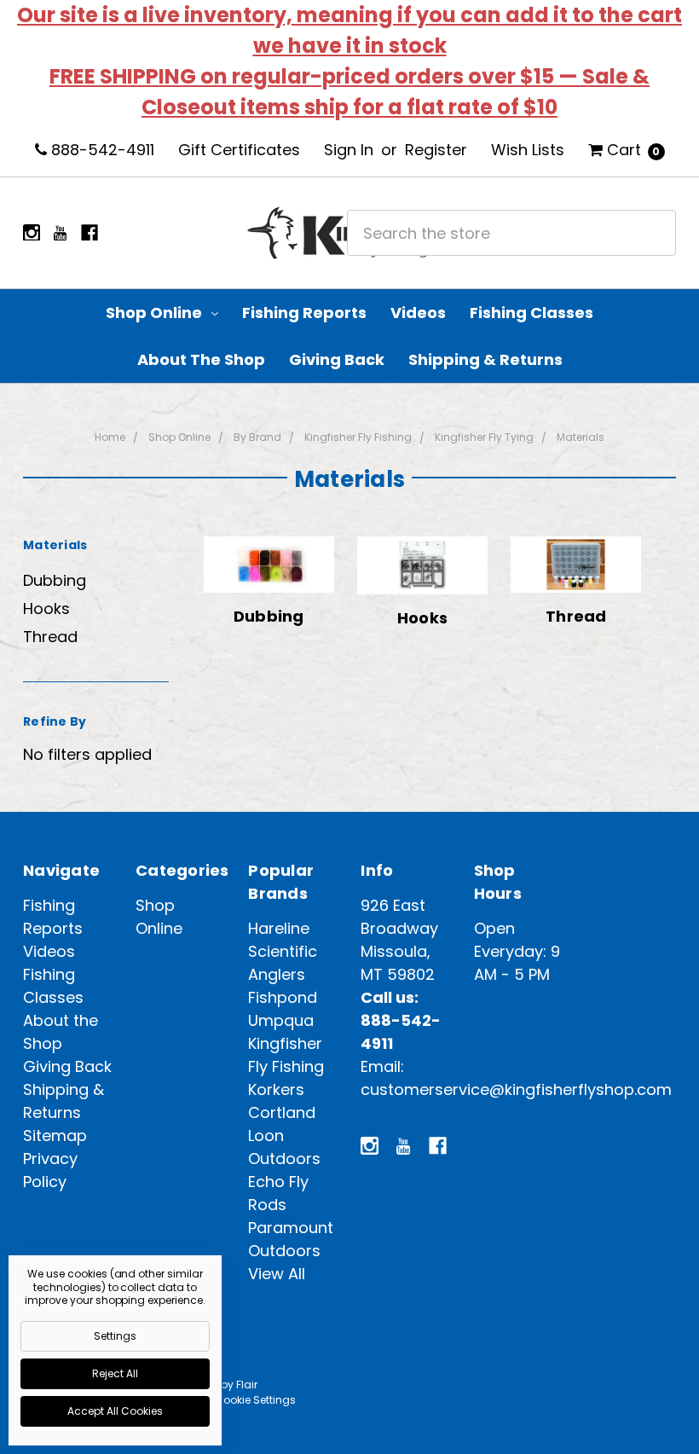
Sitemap (55, 1135)
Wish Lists (527, 149)
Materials (580, 437)
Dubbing (54, 580)
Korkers (276, 1089)
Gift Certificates (239, 149)
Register (436, 149)
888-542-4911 (100, 149)
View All (276, 1273)
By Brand (257, 437)
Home (110, 437)
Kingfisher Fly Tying (484, 437)
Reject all (115, 1373)
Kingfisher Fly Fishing (358, 437)
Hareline (278, 928)
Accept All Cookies (115, 1411)
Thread (50, 636)
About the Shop (201, 359)
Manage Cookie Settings (232, 1400)
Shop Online (155, 312)
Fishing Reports (304, 312)
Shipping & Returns (485, 359)
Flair (246, 1384)
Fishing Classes (531, 312)
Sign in (348, 149)
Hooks (46, 608)
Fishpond (282, 997)
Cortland (281, 1112)
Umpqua (281, 1020)
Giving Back (336, 359)
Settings (115, 1336)
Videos (418, 312)
